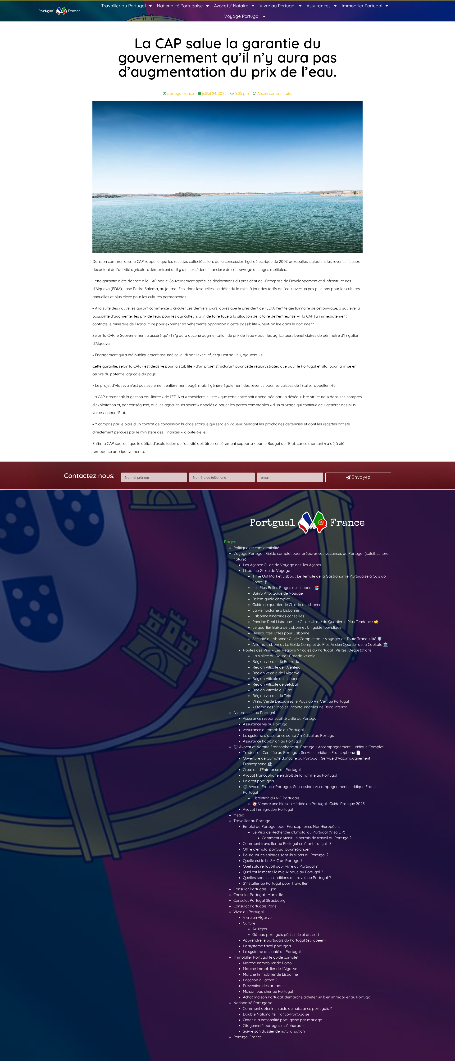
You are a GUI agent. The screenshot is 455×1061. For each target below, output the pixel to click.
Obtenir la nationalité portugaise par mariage (282, 1019)
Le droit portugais (258, 781)
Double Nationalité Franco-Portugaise (276, 1014)
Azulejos (259, 928)
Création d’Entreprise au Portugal (272, 769)
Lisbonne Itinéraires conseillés (278, 616)
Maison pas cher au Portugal (268, 991)
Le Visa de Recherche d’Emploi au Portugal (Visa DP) (298, 832)
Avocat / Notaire (231, 6)
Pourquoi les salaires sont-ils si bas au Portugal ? (285, 854)
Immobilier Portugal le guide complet (265, 957)
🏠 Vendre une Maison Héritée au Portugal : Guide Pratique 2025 (308, 803)
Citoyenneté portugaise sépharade (273, 1025)
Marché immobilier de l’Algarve (270, 968)
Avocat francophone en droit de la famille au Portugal (290, 775)
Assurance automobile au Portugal (273, 729)
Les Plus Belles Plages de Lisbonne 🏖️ (285, 587)
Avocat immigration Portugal (268, 809)
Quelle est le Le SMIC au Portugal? (272, 860)
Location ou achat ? (260, 980)
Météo (238, 815)
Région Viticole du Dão (272, 690)
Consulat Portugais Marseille (258, 894)
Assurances (319, 6)
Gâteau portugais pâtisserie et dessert (285, 934)
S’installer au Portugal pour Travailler (275, 883)
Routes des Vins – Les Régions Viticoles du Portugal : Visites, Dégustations (307, 650)
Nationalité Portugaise (180, 6)
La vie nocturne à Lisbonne (275, 610)
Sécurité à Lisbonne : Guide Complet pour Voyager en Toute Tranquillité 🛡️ (317, 638)
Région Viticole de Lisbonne (276, 678)
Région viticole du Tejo (271, 695)
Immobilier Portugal (362, 6)
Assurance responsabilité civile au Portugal (280, 718)
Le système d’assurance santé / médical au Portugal (289, 735)
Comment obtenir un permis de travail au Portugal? (306, 837)
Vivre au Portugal (277, 6)
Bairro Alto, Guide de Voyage (277, 593)
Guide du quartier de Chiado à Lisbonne (286, 604)
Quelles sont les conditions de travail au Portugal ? (287, 877)
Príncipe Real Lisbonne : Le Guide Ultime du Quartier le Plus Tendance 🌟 (315, 621)
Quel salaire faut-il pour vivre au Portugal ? (280, 866)
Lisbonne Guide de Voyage (266, 570)
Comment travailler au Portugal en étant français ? (287, 843)
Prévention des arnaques (265, 985)
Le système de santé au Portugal (272, 951)
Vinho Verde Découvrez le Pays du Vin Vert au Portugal (300, 701)
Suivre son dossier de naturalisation (274, 1031)
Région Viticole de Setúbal (275, 684)
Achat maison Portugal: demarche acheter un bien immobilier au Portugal (307, 997)
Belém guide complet (271, 599)
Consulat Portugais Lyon (254, 889)
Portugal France (247, 1036)
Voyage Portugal (241, 16)
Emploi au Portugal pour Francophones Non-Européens (292, 826)
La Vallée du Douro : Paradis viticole (283, 655)
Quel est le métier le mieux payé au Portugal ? (283, 872)
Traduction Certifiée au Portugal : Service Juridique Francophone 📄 (302, 752)
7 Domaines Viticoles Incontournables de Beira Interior (299, 707)
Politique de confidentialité (256, 547)
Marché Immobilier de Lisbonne (270, 974)
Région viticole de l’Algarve (275, 672)
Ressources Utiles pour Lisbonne (280, 633)
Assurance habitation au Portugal (272, 741)
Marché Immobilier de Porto (267, 963)
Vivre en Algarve (257, 917)
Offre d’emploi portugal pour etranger (276, 849)
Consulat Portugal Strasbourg (259, 900)
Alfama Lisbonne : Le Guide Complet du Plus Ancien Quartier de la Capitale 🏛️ (320, 644)
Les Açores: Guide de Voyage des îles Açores (282, 564)
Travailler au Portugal (123, 6)
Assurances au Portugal (254, 712)
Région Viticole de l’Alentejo (276, 667)
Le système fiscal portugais (267, 945)
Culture (249, 923)
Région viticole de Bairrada (275, 661)
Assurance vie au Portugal (265, 724)
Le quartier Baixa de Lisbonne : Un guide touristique (296, 627)
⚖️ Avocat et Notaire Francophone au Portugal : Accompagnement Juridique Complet (308, 746)
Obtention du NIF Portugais (276, 798)
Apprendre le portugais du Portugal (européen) (284, 940)
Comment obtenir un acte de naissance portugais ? (287, 1008)
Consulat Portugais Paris (254, 906)
